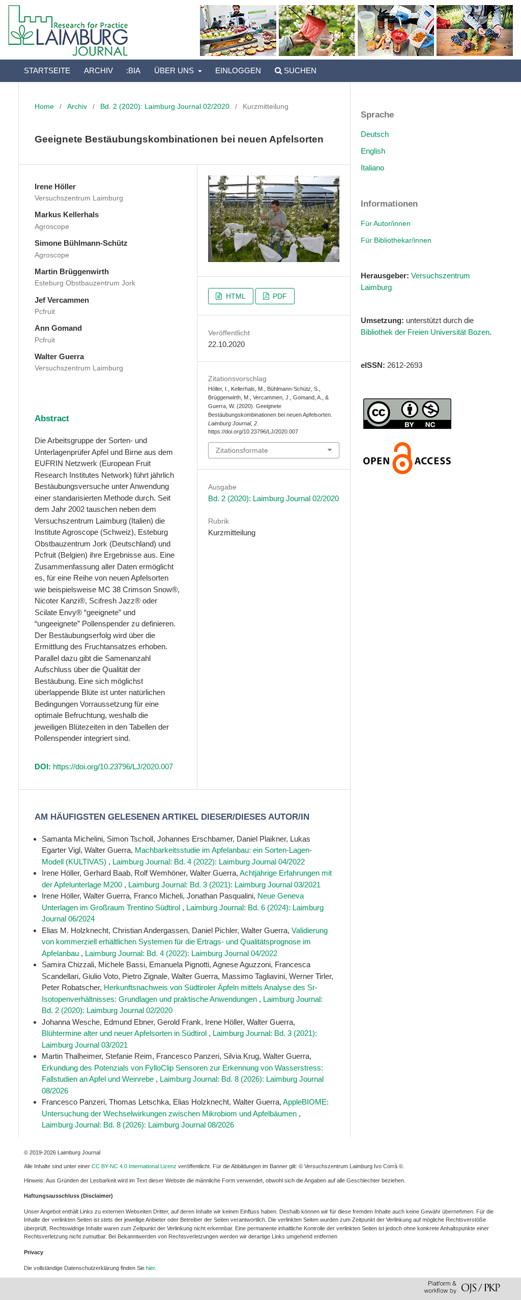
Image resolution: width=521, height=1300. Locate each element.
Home (44, 106)
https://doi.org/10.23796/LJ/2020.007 (113, 766)
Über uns (175, 70)
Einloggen (238, 70)
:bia (133, 70)
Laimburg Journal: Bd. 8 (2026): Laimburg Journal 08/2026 (138, 1124)
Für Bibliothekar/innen (396, 240)
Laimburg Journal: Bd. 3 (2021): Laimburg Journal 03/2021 (224, 884)
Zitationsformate (242, 450)
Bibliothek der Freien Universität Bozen (425, 332)
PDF (279, 296)
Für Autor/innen (386, 223)
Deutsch (375, 134)
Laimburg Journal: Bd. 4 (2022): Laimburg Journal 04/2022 (208, 861)
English (373, 151)
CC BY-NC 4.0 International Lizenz (134, 1166)
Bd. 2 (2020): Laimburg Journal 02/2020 (164, 106)
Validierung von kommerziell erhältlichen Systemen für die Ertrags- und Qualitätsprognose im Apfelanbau (185, 942)
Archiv (98, 70)
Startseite (47, 70)
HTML (235, 296)
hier (150, 1268)
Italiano (372, 167)
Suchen (299, 70)
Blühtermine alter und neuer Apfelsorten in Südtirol (125, 1033)
